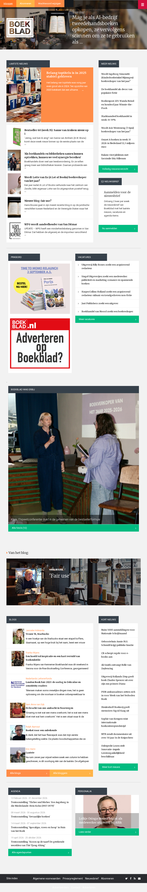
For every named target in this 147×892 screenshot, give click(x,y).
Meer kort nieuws (111, 767)
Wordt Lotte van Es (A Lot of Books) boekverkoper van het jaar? (55, 179)
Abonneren (25, 3)
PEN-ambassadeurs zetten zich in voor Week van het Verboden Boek (118, 695)
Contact (75, 887)
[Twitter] (126, 878)
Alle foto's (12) (19, 528)
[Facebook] (130, 878)
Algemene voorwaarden (46, 878)
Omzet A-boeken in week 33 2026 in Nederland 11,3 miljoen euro (117, 143)
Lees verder (85, 832)
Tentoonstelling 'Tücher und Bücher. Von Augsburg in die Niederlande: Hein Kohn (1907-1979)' (40, 804)
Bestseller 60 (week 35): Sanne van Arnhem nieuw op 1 (56, 132)
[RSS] (135, 878)
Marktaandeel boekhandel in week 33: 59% (116, 118)
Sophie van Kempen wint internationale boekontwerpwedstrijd (114, 722)
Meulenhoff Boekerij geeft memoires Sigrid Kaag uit (115, 709)
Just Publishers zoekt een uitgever (100, 303)
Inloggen (8, 3)
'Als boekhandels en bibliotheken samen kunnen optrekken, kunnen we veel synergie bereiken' (53, 155)
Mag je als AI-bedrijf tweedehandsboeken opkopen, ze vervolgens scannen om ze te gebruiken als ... (103, 29)
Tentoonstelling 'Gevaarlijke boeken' (30, 816)
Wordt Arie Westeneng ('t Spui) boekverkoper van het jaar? (117, 130)
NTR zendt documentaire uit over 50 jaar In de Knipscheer (117, 736)
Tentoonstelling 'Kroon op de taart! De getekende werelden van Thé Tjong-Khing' (37, 843)
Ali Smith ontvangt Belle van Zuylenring (116, 667)
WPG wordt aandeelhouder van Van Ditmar (50, 224)
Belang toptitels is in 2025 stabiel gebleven (66, 74)
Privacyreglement (73, 878)
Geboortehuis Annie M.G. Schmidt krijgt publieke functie (117, 643)
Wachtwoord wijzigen (49, 3)
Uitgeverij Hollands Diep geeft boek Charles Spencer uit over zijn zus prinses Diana (117, 680)
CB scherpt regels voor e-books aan (115, 655)
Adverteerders (60, 887)
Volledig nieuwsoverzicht (115, 169)
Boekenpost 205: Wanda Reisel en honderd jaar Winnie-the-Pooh (117, 104)
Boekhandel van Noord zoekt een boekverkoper (107, 311)
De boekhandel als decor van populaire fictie (116, 91)
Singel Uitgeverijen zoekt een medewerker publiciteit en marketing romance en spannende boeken (107, 280)
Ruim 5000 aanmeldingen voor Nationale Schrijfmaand (118, 631)
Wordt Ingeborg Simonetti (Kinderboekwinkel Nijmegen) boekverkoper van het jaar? (117, 78)
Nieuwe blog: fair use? (37, 200)
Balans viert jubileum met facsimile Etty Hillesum (114, 157)
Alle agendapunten (21, 852)
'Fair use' (60, 576)
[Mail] (139, 878)
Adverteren (88, 887)
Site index (12, 878)
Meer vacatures (87, 319)
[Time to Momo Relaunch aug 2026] (40, 287)
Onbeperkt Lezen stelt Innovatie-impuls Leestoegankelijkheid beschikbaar (113, 751)
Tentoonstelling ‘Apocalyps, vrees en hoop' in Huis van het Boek (38, 829)
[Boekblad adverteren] (40, 343)
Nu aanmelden (109, 228)
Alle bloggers (60, 773)
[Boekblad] (19, 27)
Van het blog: (19, 553)
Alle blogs (15, 773)
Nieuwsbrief (92, 878)
